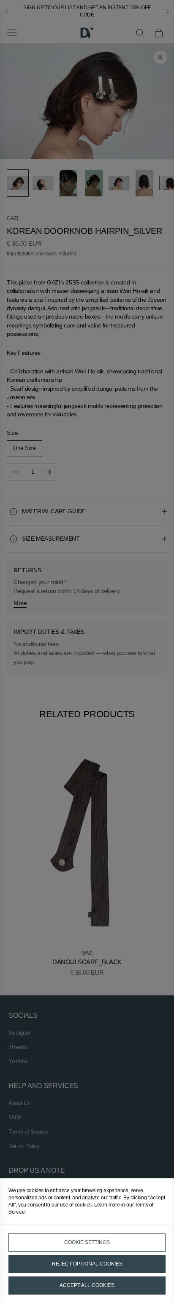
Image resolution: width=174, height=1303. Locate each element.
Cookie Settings (87, 1242)
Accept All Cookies (87, 1285)
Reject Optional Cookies (87, 1264)
